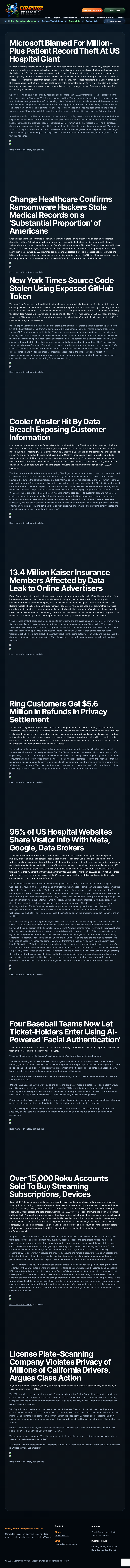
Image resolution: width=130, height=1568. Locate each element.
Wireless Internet (105, 17)
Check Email (114, 10)
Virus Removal (70, 17)
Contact (120, 17)
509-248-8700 (62, 1535)
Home (48, 17)
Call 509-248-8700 (92, 10)
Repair (57, 17)
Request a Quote (114, 21)
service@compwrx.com (66, 1544)
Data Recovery (87, 17)
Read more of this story (20, 149)
